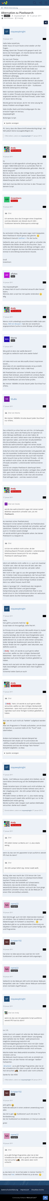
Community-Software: (24, 1198)
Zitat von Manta (14, 413)
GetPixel (22, 238)
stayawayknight (20, 16)
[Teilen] (46, 22)
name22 (8, 1066)
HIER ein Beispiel (14, 324)
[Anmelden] (40, 3)
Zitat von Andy (13, 1013)
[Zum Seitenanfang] (45, 1198)
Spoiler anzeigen (12, 123)
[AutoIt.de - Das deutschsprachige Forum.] (4, 3)
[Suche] (34, 3)
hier (12, 1174)
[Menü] (46, 3)
